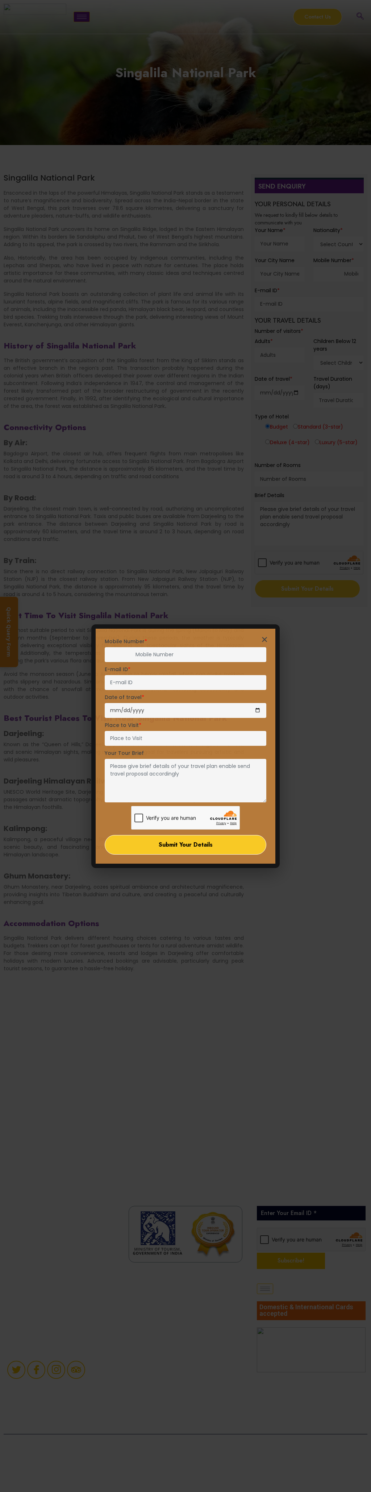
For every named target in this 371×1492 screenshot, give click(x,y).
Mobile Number (126, 641)
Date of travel (124, 697)
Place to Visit (123, 725)
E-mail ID (117, 669)
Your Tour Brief (124, 753)
